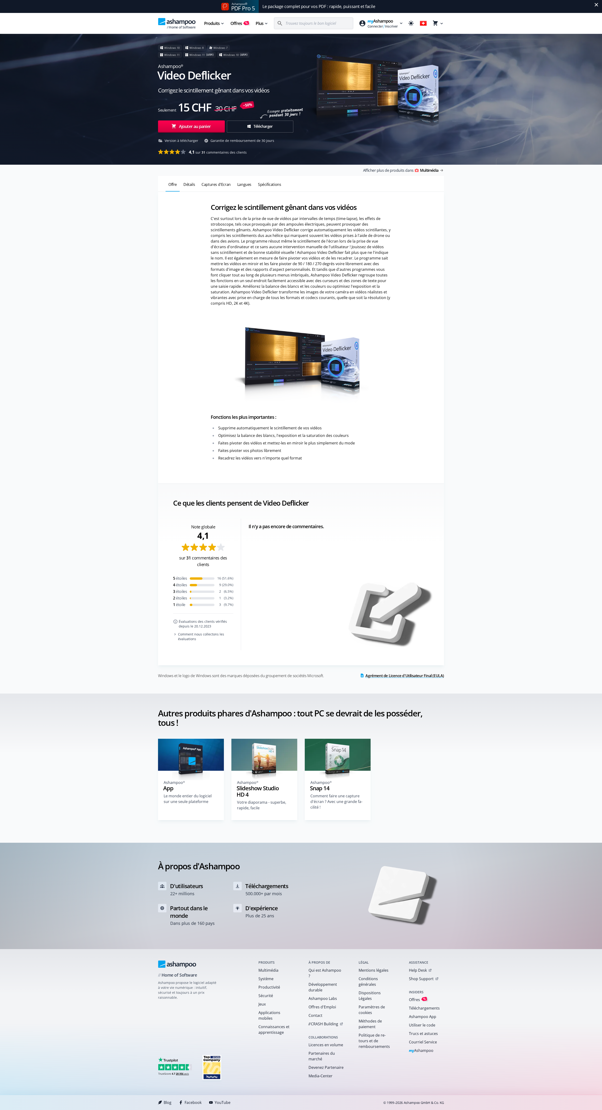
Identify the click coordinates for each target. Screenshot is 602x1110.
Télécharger (263, 126)
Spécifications (269, 184)
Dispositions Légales (370, 995)
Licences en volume (326, 1044)
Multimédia (268, 970)
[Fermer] (596, 4)
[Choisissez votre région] (423, 23)
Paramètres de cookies (372, 1009)
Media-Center (321, 1075)
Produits (212, 23)
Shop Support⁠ (421, 978)
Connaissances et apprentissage (273, 1029)
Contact (315, 1015)
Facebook (193, 1102)
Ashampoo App (422, 1016)
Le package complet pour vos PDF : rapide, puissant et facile (318, 6)
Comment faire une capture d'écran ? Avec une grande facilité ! (336, 801)
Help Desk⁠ (418, 970)
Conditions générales (368, 981)
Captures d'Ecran (216, 184)
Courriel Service (423, 1042)
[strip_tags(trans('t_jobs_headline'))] (211, 1067)
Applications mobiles (269, 1015)
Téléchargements (424, 1008)
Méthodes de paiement (370, 1023)
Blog (167, 1102)
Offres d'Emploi (322, 1007)
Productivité (269, 987)
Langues (244, 184)
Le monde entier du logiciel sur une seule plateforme (188, 798)
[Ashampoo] (177, 964)
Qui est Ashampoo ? (325, 973)
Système (265, 978)
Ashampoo (421, 1051)
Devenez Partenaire (326, 1067)
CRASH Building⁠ (323, 1023)
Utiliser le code (422, 1025)
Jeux (262, 1004)
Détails (189, 184)
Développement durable (323, 987)
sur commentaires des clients (218, 152)
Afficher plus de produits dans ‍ (400, 170)
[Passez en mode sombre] (411, 23)
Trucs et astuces (423, 1033)
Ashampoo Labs (323, 998)
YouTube (222, 1102)
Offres (239, 23)
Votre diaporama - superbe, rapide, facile (261, 805)
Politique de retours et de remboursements (374, 1041)
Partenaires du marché (322, 1056)
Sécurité (265, 995)
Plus (259, 23)
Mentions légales (373, 970)
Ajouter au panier (195, 126)
